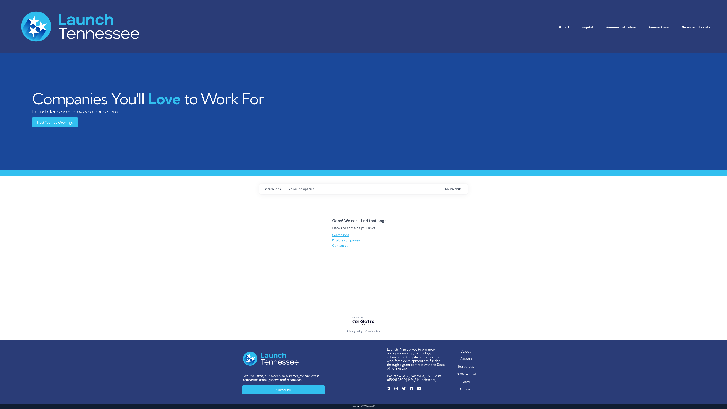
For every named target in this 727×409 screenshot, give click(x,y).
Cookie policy (372, 331)
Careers (466, 358)
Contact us (340, 245)
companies (300, 189)
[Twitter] (406, 390)
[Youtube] (421, 390)
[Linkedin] (390, 390)
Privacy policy (354, 331)
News (466, 381)
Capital (587, 26)
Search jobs (340, 235)
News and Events (696, 26)
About (564, 26)
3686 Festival (466, 373)
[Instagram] (398, 390)
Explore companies (346, 240)
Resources (466, 366)
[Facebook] (413, 390)
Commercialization (621, 26)
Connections (659, 26)
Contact (466, 388)
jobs (272, 189)
